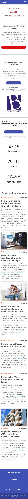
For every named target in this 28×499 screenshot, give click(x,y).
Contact (14, 479)
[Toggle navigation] (25, 2)
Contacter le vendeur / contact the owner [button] (13, 47)
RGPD (14, 476)
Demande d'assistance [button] (13, 82)
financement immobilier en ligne (9, 220)
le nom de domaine (14, 8)
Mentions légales (14, 473)
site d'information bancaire (17, 396)
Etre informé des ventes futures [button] (13, 131)
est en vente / (14, 16)
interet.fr (14, 12)
